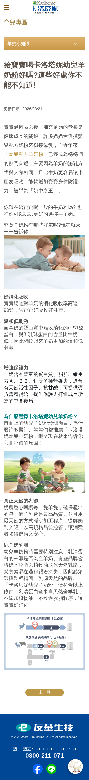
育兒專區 (77, 35)
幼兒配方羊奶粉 (26, 154)
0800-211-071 (44, 755)
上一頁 (44, 692)
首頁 (63, 35)
